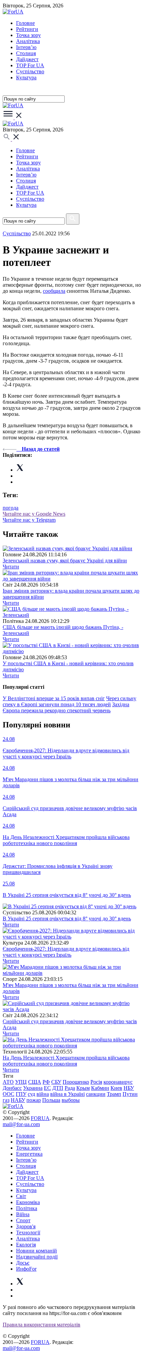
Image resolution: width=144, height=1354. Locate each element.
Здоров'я (25, 1226)
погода (10, 508)
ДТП (57, 1088)
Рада (70, 1088)
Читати (11, 566)
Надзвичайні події (37, 1257)
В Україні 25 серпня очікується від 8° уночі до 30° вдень (67, 918)
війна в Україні (67, 1094)
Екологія (26, 1244)
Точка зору (28, 35)
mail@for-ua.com (21, 1124)
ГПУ (21, 1094)
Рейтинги (27, 29)
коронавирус (118, 1082)
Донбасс (12, 1088)
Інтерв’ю (26, 47)
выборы (71, 1100)
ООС (8, 1094)
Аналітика (28, 41)
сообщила (54, 291)
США (34, 1082)
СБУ (56, 1082)
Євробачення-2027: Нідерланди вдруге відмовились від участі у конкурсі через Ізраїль (66, 952)
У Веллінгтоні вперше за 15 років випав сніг (54, 698)
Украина (33, 1088)
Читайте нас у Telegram (29, 520)
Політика (26, 1208)
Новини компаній (36, 1250)
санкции (95, 1094)
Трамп (114, 1094)
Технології (28, 1232)
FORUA (40, 1118)
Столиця (26, 53)
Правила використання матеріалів (41, 1324)
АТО (8, 1082)
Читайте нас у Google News (34, 514)
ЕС (47, 1088)
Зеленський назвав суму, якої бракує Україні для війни (65, 560)
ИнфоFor (26, 1269)
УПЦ (21, 1082)
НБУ (129, 1088)
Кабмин (100, 1088)
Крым (83, 1088)
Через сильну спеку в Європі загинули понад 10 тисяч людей (69, 701)
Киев (116, 1088)
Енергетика (29, 1154)
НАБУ (18, 1100)
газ (6, 1100)
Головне (25, 23)
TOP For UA (30, 65)
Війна (22, 1214)
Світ (21, 1196)
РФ (46, 1082)
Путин (130, 1094)
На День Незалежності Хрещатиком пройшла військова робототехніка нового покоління (66, 1061)
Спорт (23, 1220)
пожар (33, 1100)
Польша (51, 1100)
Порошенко (76, 1082)
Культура (26, 77)
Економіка (28, 1202)
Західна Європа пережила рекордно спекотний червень (66, 707)
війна (43, 1094)
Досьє (22, 1263)
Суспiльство (30, 71)
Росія (96, 1082)
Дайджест (27, 59)
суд (31, 1094)
